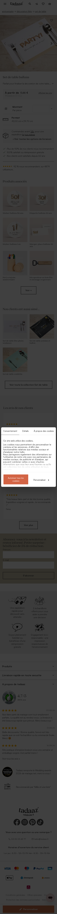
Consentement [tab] (10, 431)
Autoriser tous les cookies (16, 479)
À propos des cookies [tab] (44, 431)
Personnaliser (39, 480)
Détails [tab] (25, 431)
